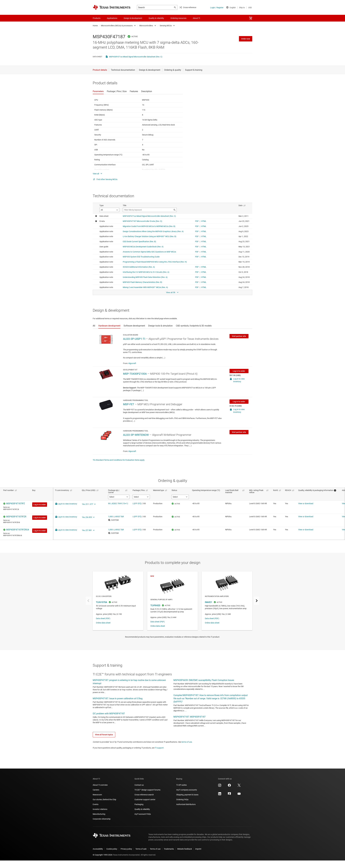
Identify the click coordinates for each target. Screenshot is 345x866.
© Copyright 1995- (102, 855)
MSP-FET (128, 404)
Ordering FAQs (182, 799)
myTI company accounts (186, 790)
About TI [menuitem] (196, 18)
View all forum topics (104, 735)
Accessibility (98, 849)
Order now (245, 39)
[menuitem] (251, 18)
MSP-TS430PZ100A (135, 373)
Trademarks (169, 849)
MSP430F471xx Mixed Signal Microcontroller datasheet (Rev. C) (135, 57)
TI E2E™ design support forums (147, 790)
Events (95, 804)
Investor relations (100, 809)
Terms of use (155, 849)
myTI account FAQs (142, 814)
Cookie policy (111, 849)
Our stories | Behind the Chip (104, 799)
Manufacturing (99, 814)
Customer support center (144, 799)
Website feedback (184, 849)
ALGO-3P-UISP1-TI (134, 338)
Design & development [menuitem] (133, 18)
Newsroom (97, 795)
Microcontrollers (146, 26)
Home (95, 26)
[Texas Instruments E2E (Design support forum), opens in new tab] (229, 795)
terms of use (186, 742)
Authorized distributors (186, 804)
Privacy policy (126, 849)
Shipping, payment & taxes (187, 795)
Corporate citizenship (102, 819)
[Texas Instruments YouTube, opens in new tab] (239, 795)
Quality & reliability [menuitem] (156, 18)
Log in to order (239, 371)
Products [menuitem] (96, 18)
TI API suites (181, 785)
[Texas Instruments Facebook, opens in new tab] (229, 786)
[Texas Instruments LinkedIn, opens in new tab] (219, 795)
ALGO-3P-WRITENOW (136, 434)
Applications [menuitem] (112, 18)
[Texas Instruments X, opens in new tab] (239, 786)
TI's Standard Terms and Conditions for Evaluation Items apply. (119, 460)
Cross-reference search (144, 795)
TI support (159, 748)
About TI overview (100, 785)
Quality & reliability (142, 809)
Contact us (139, 785)
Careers (96, 790)
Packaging (138, 804)
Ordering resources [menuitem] (178, 18)
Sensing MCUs (166, 26)
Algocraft (132, 363)
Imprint (198, 849)
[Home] (111, 7)
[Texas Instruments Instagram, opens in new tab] (219, 786)
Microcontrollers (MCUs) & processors (117, 26)
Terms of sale (140, 849)
